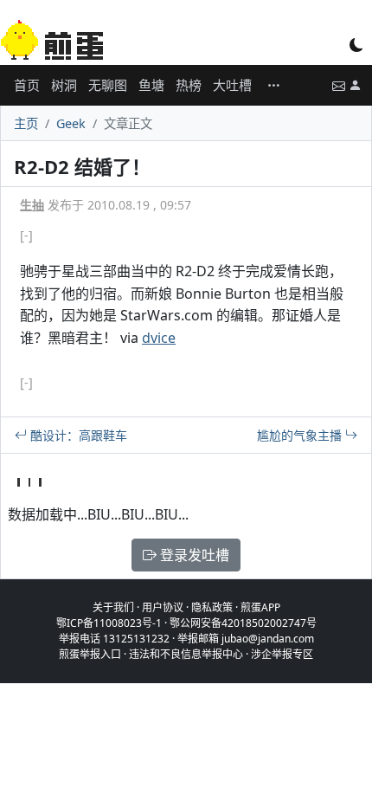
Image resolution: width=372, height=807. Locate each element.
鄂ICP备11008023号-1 (109, 623)
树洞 (64, 85)
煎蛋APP (260, 607)
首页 (27, 85)
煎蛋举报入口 (90, 654)
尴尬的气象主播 (301, 435)
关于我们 (113, 607)
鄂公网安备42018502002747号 (243, 623)
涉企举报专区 (282, 654)
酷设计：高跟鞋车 (77, 435)
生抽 (32, 205)
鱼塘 (151, 85)
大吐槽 (232, 85)
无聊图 (107, 85)
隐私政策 (212, 607)
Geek (71, 123)
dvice (159, 337)
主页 (26, 123)
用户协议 (162, 607)
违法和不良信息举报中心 (186, 654)
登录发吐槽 (193, 555)
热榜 (189, 85)
